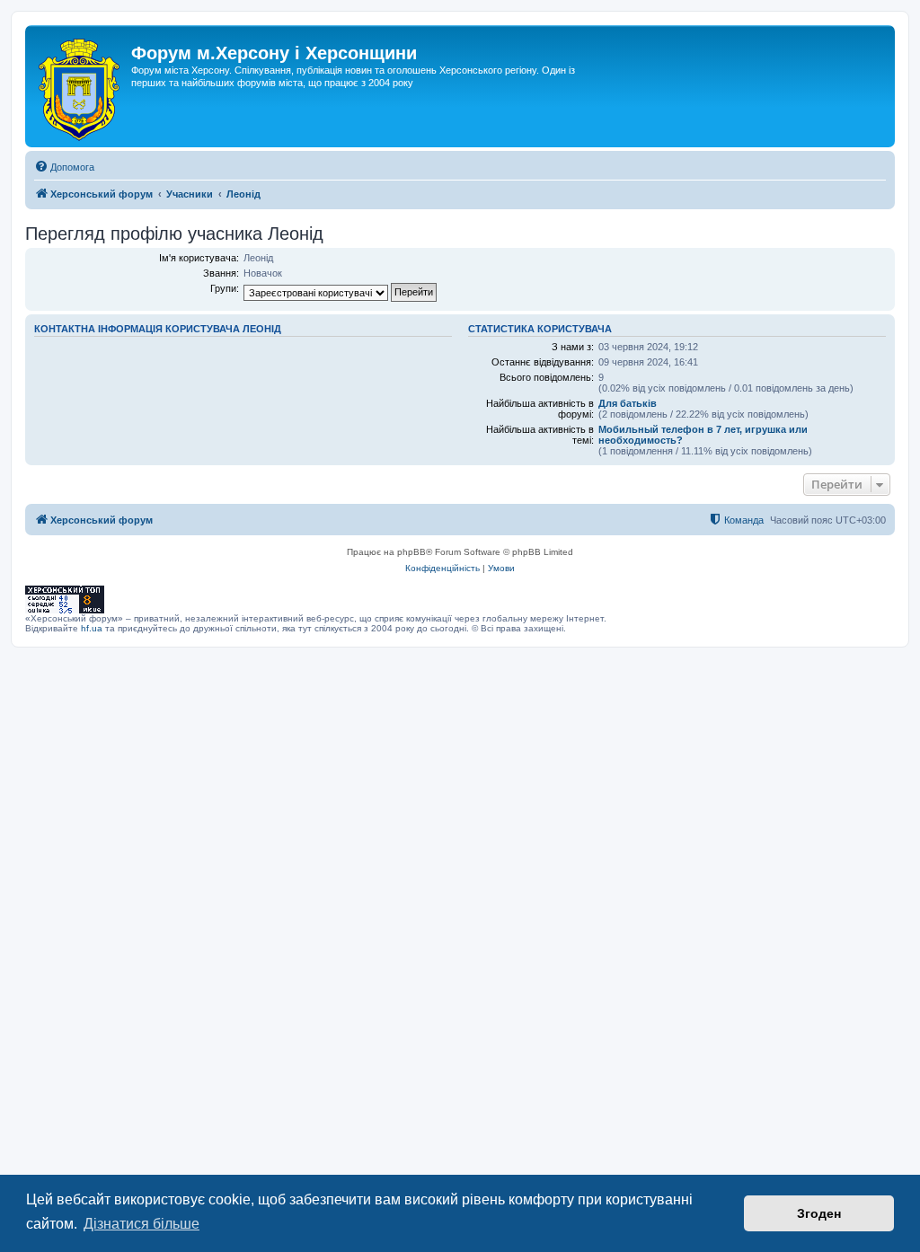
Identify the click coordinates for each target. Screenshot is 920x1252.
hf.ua (91, 628)
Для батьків (627, 403)
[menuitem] (64, 167)
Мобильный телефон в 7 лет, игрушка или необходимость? (703, 434)
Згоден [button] (819, 1213)
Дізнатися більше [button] (141, 1223)
